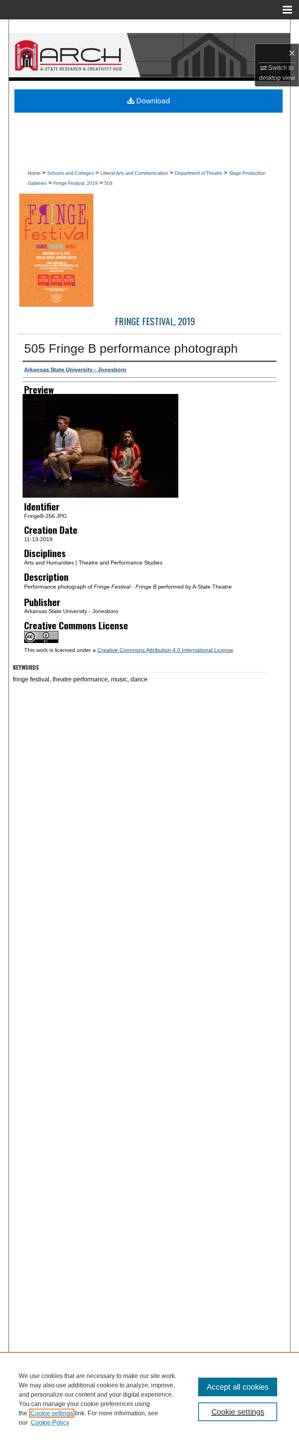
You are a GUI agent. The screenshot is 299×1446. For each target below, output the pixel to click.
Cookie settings (51, 1413)
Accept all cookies (238, 1387)
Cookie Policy (50, 1422)
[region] (149, 1399)
